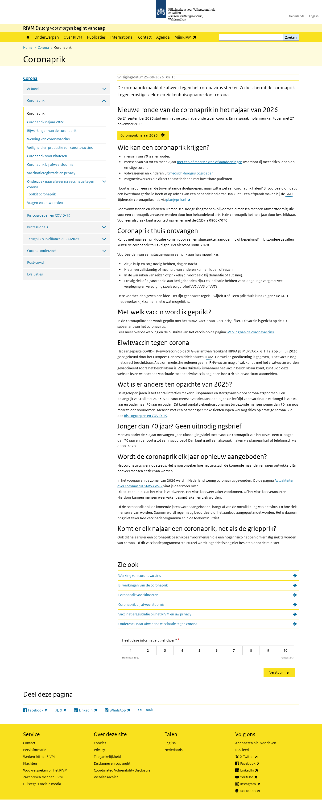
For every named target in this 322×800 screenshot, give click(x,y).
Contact (145, 37)
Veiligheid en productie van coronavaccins (60, 147)
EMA (209, 357)
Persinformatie (34, 749)
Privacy (99, 749)
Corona (43, 47)
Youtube (259, 777)
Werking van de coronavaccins (250, 332)
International (121, 37)
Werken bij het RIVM (39, 756)
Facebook (260, 763)
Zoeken (291, 37)
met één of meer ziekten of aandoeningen (209, 162)
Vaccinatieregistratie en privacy (51, 173)
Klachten (30, 763)
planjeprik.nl (178, 199)
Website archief (106, 777)
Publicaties (96, 37)
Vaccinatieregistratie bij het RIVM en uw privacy (154, 614)
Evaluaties (35, 274)
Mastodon (260, 790)
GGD (289, 194)
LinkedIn (259, 770)
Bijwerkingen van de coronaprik (52, 130)
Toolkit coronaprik (41, 194)
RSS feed (242, 749)
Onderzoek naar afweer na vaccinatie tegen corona (157, 624)
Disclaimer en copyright (112, 763)
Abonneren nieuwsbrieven (255, 743)
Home (27, 37)
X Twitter (259, 756)
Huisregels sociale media (42, 784)
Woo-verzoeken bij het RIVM (45, 770)
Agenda (163, 37)
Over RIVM (73, 37)
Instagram (260, 783)
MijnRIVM (186, 37)
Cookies (100, 743)
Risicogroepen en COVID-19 (48, 215)
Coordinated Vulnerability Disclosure (122, 770)
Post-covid (35, 262)
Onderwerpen (46, 37)
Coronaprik (48, 113)
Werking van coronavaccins (48, 139)
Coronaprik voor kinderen (47, 156)
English (313, 16)
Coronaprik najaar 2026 (45, 122)
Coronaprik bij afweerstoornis (50, 164)
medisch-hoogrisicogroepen (191, 173)
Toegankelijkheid (107, 756)
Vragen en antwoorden (45, 202)
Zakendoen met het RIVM (43, 777)
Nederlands (296, 16)
